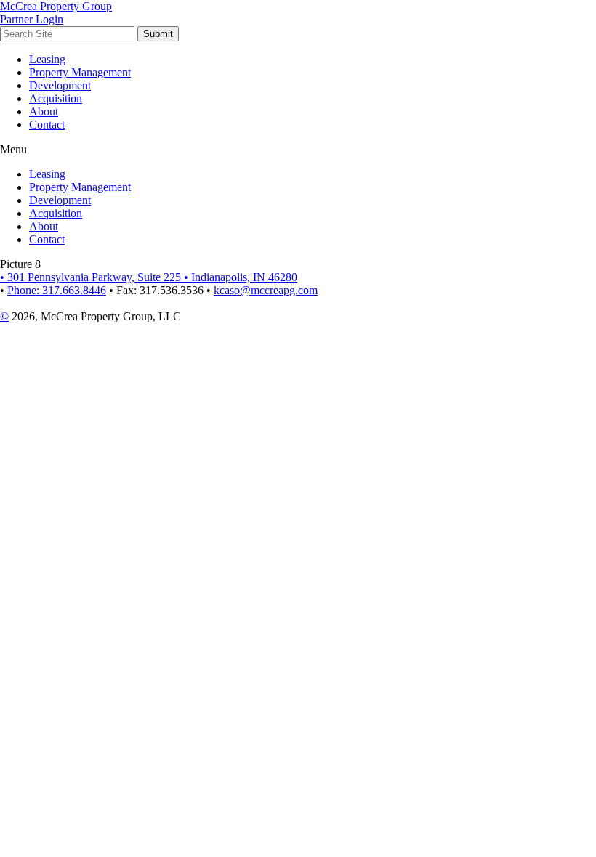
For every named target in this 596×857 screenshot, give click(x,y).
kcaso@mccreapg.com (266, 290)
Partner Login (31, 19)
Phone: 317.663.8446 (56, 290)
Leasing (47, 59)
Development (60, 85)
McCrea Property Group (56, 6)
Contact (47, 124)
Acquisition (55, 98)
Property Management (80, 72)
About (43, 111)
